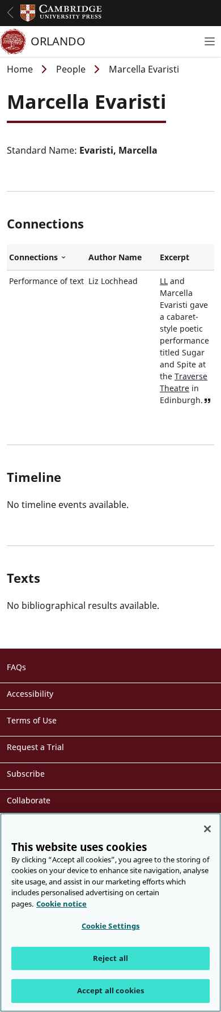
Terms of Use (32, 720)
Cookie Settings (111, 926)
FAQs (16, 667)
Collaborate (28, 800)
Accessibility (30, 693)
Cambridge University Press (61, 13)
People (71, 69)
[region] (110, 912)
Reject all (110, 958)
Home (20, 69)
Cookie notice (61, 904)
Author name (115, 257)
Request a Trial (35, 747)
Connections (46, 257)
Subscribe (26, 773)
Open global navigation (10, 12)
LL (164, 281)
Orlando (58, 41)
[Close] (207, 828)
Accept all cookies (110, 990)
